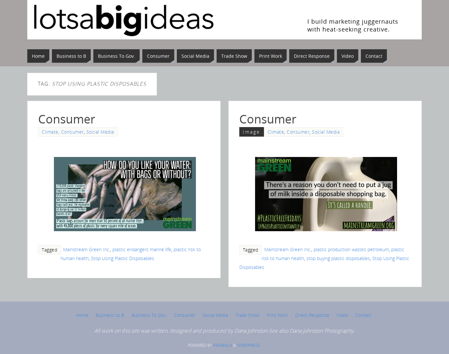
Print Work (277, 315)
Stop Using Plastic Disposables (122, 258)
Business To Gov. (149, 315)
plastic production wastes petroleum (351, 249)
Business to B (110, 315)
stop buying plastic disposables (338, 258)
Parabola (222, 345)
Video (342, 315)
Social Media (100, 132)
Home (82, 315)
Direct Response (312, 315)
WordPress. (249, 345)
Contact (363, 315)
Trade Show (247, 315)
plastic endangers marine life (141, 249)
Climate (50, 132)
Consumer (66, 119)
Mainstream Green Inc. (86, 249)
